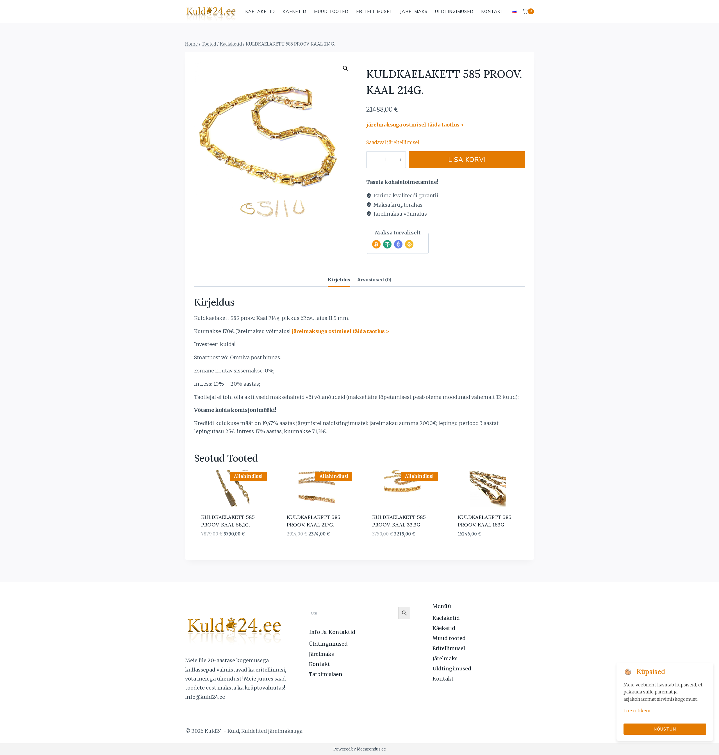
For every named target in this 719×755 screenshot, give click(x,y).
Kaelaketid (260, 11)
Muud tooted (331, 11)
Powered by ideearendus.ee (359, 749)
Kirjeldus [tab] (339, 279)
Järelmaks (413, 11)
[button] (345, 68)
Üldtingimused (454, 11)
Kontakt (492, 11)
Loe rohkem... (638, 710)
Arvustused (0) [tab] (374, 279)
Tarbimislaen (325, 674)
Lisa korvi (467, 159)
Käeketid (294, 11)
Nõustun (665, 729)
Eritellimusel (374, 11)
